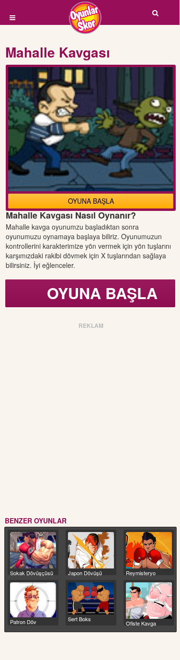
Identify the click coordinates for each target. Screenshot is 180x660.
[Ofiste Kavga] (149, 600)
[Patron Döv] (33, 599)
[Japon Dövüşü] (91, 550)
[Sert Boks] (91, 598)
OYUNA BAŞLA (91, 201)
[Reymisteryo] (149, 550)
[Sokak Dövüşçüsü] (33, 550)
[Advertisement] (90, 421)
